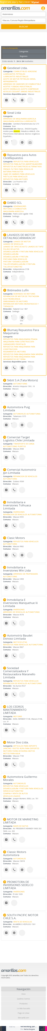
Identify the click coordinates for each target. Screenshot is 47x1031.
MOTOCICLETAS (20, 642)
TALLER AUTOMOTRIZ (12, 266)
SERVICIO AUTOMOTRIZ (13, 791)
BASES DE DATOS (20, 826)
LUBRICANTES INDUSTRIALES (15, 76)
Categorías (23, 51)
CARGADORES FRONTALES (14, 344)
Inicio (24, 994)
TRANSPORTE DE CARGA (23, 444)
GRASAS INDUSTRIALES (30, 91)
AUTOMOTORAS (20, 384)
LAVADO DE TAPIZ (35, 246)
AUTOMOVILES (19, 414)
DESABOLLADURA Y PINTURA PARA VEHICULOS (23, 251)
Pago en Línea (23, 1013)
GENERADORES (19, 206)
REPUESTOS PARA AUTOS (14, 164)
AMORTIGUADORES (34, 164)
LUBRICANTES (9, 74)
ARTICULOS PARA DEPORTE (25, 746)
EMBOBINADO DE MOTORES (15, 301)
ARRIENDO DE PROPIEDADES (25, 574)
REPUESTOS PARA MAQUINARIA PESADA (20, 339)
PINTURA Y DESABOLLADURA (15, 261)
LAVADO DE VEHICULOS (13, 244)
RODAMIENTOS (9, 351)
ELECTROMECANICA (11, 299)
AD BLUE (7, 91)
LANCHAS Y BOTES (11, 748)
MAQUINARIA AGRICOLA (13, 121)
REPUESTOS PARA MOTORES (15, 179)
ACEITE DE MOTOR (11, 79)
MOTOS (31, 751)
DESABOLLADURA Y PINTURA (15, 256)
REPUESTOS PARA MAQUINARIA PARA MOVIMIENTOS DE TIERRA (19, 358)
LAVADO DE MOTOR (22, 241)
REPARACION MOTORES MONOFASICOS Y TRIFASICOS (20, 305)
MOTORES (21, 351)
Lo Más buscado (23, 1008)
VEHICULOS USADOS (11, 796)
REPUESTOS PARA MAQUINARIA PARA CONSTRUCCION (19, 347)
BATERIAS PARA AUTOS (13, 171)
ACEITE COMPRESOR (29, 89)
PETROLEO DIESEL (28, 79)
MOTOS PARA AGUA (11, 753)
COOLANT (15, 91)
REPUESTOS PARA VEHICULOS (26, 161)
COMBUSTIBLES (20, 71)
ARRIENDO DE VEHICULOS (14, 612)
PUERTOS (22, 446)
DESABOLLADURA (10, 254)
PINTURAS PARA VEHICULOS (15, 259)
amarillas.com (15, 8)
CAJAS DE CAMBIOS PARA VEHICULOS (19, 174)
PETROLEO (20, 74)
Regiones (23, 56)
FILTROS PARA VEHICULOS (22, 169)
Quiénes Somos (23, 999)
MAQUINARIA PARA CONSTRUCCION (18, 341)
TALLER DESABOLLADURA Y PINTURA (19, 264)
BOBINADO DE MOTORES (24, 294)
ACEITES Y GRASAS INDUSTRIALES (17, 86)
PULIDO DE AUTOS (11, 249)
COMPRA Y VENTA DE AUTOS (15, 793)
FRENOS (6, 169)
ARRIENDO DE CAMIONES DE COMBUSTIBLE (22, 84)
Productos (24, 1003)
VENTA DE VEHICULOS (22, 922)
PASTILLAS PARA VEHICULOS (15, 176)
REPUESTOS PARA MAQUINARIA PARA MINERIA (23, 354)
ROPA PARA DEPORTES (29, 748)
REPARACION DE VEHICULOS (25, 476)
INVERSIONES (19, 512)
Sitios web (21, 322)
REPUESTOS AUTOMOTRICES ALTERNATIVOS (22, 166)
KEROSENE (32, 71)
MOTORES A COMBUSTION (14, 209)
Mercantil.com (23, 1018)
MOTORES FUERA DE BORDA (15, 751)
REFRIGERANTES (10, 81)
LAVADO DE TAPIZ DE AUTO (15, 246)
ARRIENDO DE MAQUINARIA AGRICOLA (19, 119)
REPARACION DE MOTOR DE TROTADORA (21, 296)
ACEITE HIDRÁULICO (11, 89)
